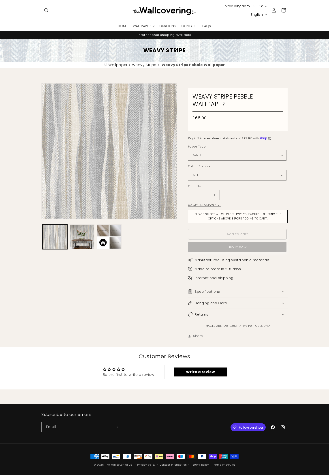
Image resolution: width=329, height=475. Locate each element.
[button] (46, 10)
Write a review (200, 371)
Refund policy (200, 464)
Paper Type (197, 146)
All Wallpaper (115, 64)
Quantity (194, 186)
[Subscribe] (117, 427)
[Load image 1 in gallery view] (55, 236)
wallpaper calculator (204, 204)
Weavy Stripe (144, 64)
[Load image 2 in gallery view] (82, 236)
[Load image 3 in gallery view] (109, 236)
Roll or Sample (199, 166)
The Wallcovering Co (118, 464)
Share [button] (198, 336)
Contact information (173, 464)
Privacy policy (146, 464)
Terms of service (224, 464)
